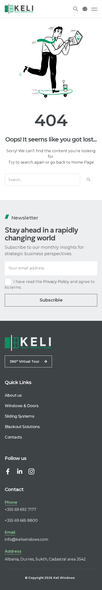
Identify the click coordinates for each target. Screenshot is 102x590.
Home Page (82, 162)
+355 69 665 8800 (21, 520)
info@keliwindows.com (26, 539)
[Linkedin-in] (20, 471)
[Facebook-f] (8, 471)
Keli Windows (64, 578)
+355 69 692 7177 (20, 509)
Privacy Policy (56, 281)
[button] (84, 9)
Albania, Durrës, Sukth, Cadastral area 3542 (45, 559)
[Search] (88, 180)
